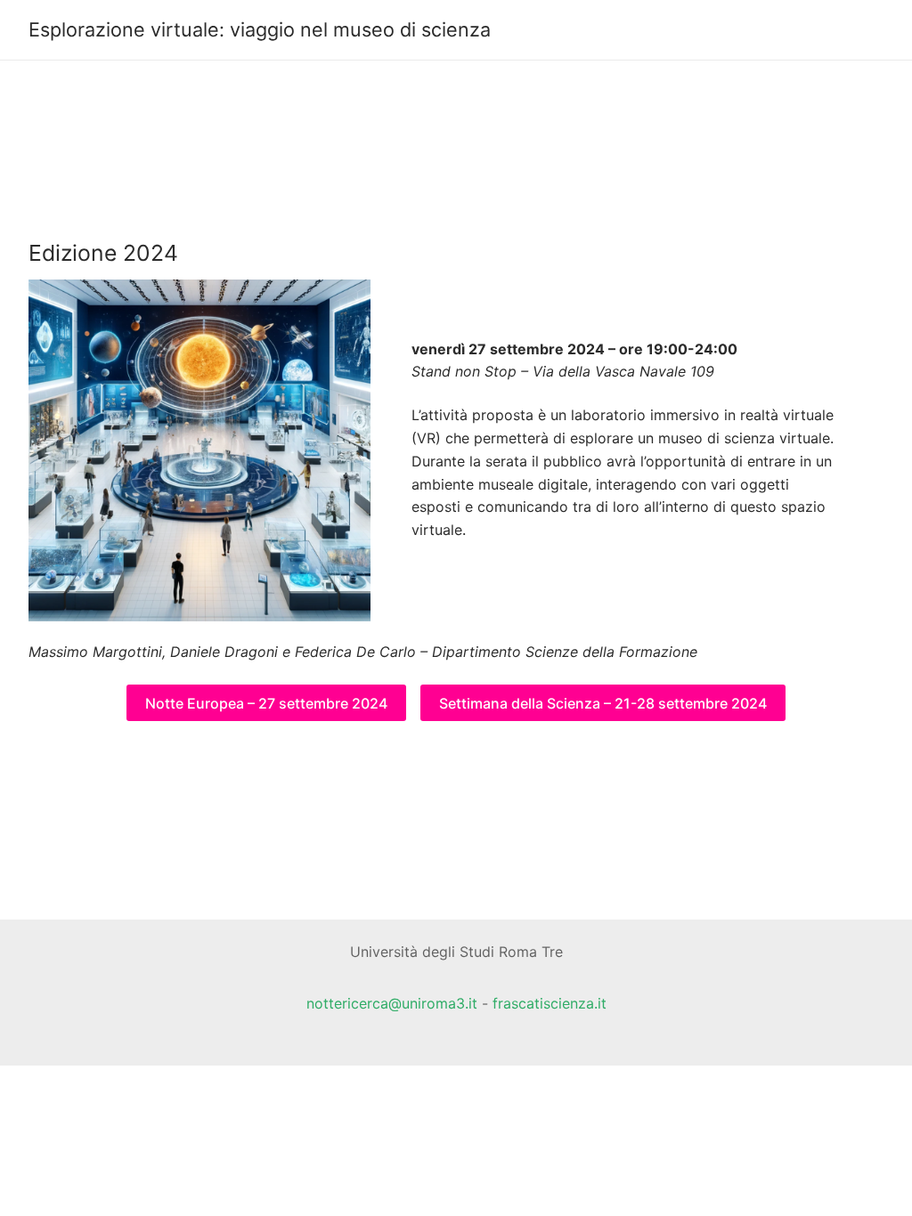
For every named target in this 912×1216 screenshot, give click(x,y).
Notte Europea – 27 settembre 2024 (266, 703)
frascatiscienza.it (550, 1003)
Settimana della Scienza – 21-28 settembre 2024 (603, 703)
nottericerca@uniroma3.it (391, 1003)
